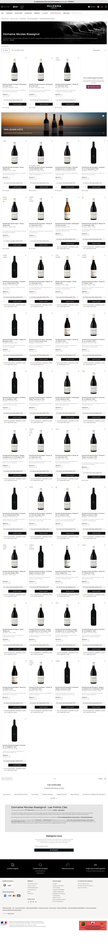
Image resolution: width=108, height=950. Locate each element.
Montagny (37, 342)
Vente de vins (5, 18)
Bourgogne (5, 87)
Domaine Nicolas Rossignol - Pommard (54, 788)
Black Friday (11, 913)
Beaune (89, 226)
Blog (29, 891)
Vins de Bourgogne (32, 18)
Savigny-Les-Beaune (13, 458)
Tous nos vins (14, 18)
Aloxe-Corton (64, 574)
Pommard (90, 170)
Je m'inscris (54, 850)
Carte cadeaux (56, 887)
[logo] (54, 6)
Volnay (63, 87)
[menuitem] (2, 13)
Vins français (22, 18)
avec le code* (50, 1)
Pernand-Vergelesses (66, 170)
